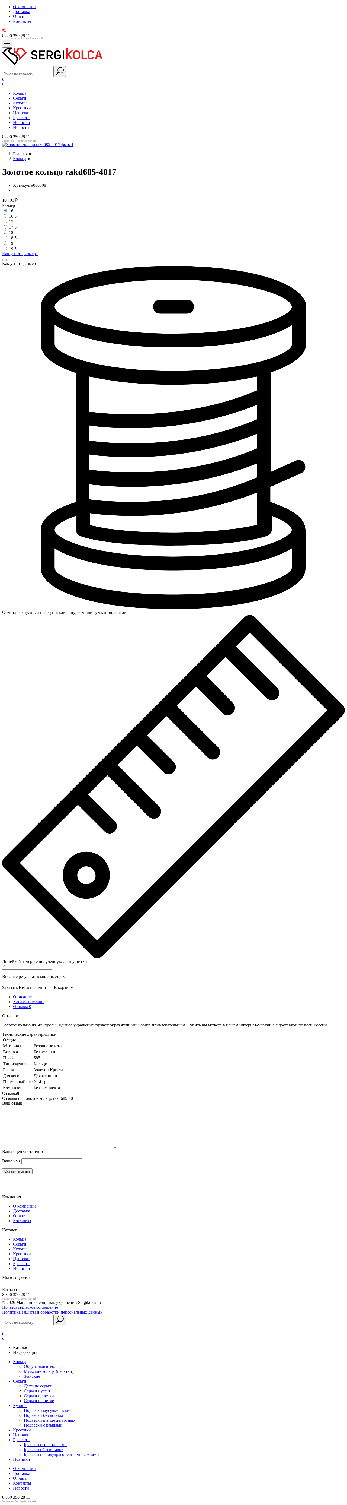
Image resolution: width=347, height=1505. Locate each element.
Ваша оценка (22, 1151)
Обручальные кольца (43, 1366)
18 (11, 232)
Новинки (21, 122)
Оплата (20, 1215)
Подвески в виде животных (49, 1420)
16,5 (13, 216)
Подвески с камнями (43, 1425)
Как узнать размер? (20, 253)
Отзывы (22, 1006)
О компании (24, 1206)
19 (11, 243)
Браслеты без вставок (43, 1449)
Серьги (19, 98)
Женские (32, 1376)
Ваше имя (11, 1161)
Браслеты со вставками (45, 1444)
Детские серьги (38, 1386)
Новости (21, 127)
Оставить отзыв (17, 1171)
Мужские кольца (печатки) (48, 1371)
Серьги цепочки (39, 1395)
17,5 (13, 227)
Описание (22, 996)
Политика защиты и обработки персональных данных (52, 1312)
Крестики (22, 108)
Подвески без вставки (44, 1415)
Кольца (19, 93)
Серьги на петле (39, 1400)
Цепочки (21, 112)
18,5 (13, 238)
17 (11, 221)
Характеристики (28, 1001)
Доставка (21, 1211)
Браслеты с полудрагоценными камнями (61, 1454)
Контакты (22, 1220)
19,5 (13, 248)
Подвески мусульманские (47, 1410)
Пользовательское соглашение (30, 1307)
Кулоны (20, 103)
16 (11, 210)
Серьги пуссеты (38, 1391)
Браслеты (21, 117)
